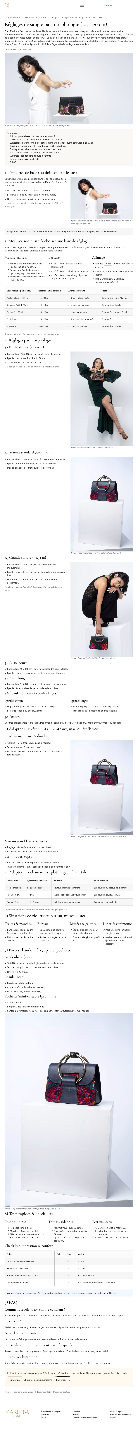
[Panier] (59, 5)
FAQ (14, 162)
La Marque (15, 1379)
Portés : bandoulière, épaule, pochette (31, 155)
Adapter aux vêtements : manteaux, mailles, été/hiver (39, 146)
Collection (63, 1373)
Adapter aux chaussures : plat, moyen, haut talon (37, 149)
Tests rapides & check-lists (25, 159)
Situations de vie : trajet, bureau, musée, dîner (35, 152)
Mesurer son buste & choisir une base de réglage (37, 139)
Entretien (40, 1363)
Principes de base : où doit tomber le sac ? (33, 136)
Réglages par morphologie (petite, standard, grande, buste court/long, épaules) (53, 142)
